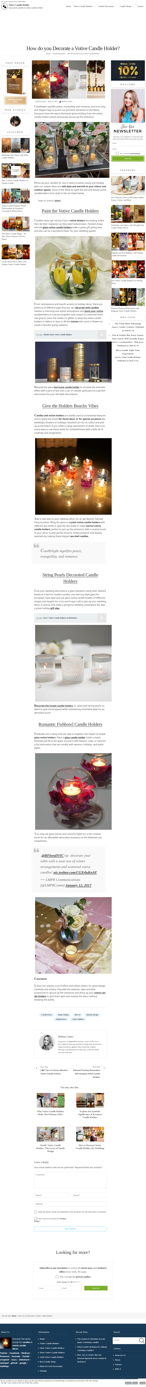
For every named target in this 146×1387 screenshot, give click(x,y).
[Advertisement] (73, 26)
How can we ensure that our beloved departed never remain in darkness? (91, 1358)
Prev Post (54, 1070)
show (57, 200)
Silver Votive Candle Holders (52, 1353)
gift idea (54, 608)
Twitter (3, 1353)
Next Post (86, 1072)
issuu (14, 1359)
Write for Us (120, 1355)
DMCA (118, 1369)
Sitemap (43, 1371)
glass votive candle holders (57, 227)
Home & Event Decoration (51, 1366)
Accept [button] (142, 1383)
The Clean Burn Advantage (128, 323)
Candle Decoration (106, 6)
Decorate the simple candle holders (53, 705)
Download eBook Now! (15, 100)
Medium (25, 1353)
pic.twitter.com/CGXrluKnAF (75, 872)
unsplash (4, 1359)
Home (14, 1316)
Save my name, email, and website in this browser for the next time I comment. (72, 1212)
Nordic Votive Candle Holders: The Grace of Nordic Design (50, 1148)
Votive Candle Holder (19, 5)
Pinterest (4, 1356)
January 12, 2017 (78, 885)
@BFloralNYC (53, 855)
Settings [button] (128, 1383)
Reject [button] (135, 1383)
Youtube (16, 1356)
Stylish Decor (61, 1019)
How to (77, 1015)
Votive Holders (78, 1019)
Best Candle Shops (48, 1362)
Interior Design (92, 1015)
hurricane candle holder (67, 387)
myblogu (4, 1366)
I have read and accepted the (50, 1220)
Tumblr (26, 1356)
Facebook (14, 1353)
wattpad (4, 1363)
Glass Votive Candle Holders (52, 1348)
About (68, 6)
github (14, 1363)
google (23, 1363)
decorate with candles (87, 307)
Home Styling (63, 1015)
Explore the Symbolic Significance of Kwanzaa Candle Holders (90, 1114)
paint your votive (94, 311)
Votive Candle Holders (83, 6)
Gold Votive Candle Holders (52, 1357)
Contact (140, 6)
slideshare (24, 1359)
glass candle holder (75, 737)
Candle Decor (46, 1015)
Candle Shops (125, 6)
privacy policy (135, 153)
